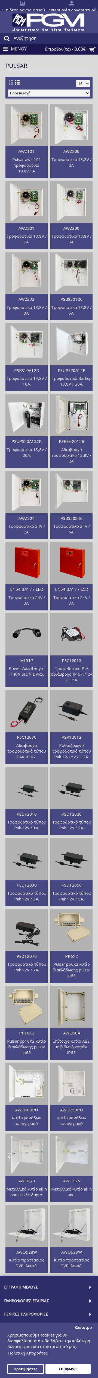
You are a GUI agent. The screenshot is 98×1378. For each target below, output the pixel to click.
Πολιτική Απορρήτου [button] (28, 1353)
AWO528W (26, 1252)
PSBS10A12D (26, 370)
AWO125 (71, 1180)
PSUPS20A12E (71, 370)
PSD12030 (27, 885)
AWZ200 (71, 151)
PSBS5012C (71, 299)
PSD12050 (72, 885)
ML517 (26, 660)
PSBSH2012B (71, 441)
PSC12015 (71, 660)
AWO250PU (71, 1109)
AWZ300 (71, 228)
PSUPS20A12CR (26, 441)
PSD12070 (27, 956)
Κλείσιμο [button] (83, 1327)
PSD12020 (72, 814)
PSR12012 (71, 737)
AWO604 (71, 1033)
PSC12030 (26, 737)
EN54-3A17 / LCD (71, 589)
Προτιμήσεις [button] (25, 1369)
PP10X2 (26, 1033)
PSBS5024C (71, 518)
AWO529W (71, 1252)
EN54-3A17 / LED (26, 589)
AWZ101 (27, 151)
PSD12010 (27, 814)
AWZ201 (27, 228)
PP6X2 (71, 956)
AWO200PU (26, 1109)
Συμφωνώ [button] (68, 1369)
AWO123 (26, 1180)
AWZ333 (27, 299)
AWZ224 (27, 518)
